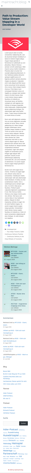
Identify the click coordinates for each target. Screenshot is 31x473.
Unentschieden (9, 463)
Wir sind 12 (6, 398)
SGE (20, 456)
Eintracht (12, 440)
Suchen (23, 423)
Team (22, 458)
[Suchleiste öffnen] (29, 2)
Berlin (20, 435)
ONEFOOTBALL (8, 396)
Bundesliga (11, 438)
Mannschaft (16, 448)
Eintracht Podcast (8, 410)
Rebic (4, 456)
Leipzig (7, 448)
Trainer (5, 460)
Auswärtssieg (13, 432)
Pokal (26, 454)
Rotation (12, 456)
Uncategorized (11, 229)
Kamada (23, 446)
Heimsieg (7, 443)
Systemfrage (17, 458)
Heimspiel (17, 443)
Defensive (17, 438)
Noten (14, 450)
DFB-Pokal (22, 438)
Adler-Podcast (7, 393)
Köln (4, 448)
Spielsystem (6, 458)
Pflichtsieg (21, 454)
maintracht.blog (14, 2)
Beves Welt (6, 371)
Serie (17, 456)
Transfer (9, 460)
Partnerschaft (10, 453)
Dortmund (5, 440)
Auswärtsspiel (11, 435)
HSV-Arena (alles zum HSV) (12, 384)
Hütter (10, 446)
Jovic (14, 446)
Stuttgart (11, 458)
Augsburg (5, 432)
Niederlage (7, 451)
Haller (17, 440)
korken (8, 29)
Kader (18, 446)
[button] (6, 223)
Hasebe (22, 440)
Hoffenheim (6, 446)
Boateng (24, 435)
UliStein (5, 330)
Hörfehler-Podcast (9, 413)
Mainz (11, 448)
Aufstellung (21, 429)
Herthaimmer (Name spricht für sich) (15, 381)
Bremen (5, 438)
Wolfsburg (19, 463)
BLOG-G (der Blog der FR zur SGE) (14, 374)
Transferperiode (15, 460)
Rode (8, 456)
